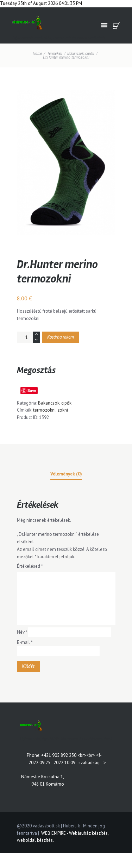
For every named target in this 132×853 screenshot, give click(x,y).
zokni (62, 410)
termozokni (44, 410)
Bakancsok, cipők (80, 53)
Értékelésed (30, 566)
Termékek (54, 53)
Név (22, 632)
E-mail (24, 642)
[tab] (66, 475)
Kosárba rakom (60, 337)
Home (37, 53)
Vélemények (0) (66, 474)
